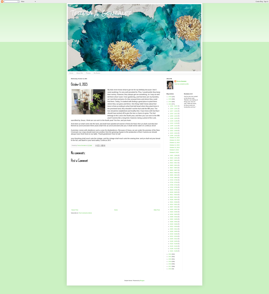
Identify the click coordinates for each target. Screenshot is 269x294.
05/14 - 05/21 (174, 204)
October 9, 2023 (174, 150)
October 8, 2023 (174, 152)
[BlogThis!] (98, 145)
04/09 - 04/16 (174, 217)
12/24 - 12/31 (174, 108)
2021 (170, 256)
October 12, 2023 (175, 142)
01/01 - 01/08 (174, 251)
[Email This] (96, 145)
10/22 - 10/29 (174, 130)
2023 (170, 104)
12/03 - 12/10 (174, 116)
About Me (79, 73)
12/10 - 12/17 (174, 113)
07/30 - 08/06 (174, 177)
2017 (170, 266)
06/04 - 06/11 (174, 197)
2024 (170, 101)
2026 (170, 96)
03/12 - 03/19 (174, 226)
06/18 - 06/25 (174, 192)
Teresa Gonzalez (181, 81)
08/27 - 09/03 (174, 167)
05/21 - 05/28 (174, 202)
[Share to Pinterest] (104, 145)
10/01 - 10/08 (174, 155)
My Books (97, 73)
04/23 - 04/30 (174, 212)
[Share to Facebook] (102, 145)
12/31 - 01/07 (174, 106)
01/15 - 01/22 (174, 246)
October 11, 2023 (174, 145)
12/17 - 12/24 (174, 111)
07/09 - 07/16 (174, 185)
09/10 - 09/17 (174, 163)
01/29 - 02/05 (174, 241)
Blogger (142, 280)
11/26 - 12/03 (174, 118)
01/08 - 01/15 (174, 248)
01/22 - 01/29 (174, 243)
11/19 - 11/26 (174, 121)
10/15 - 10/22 (174, 133)
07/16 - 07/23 (174, 182)
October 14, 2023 (175, 137)
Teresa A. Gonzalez (101, 13)
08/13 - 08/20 (174, 172)
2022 (170, 254)
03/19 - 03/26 (174, 224)
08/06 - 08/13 (174, 175)
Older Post (157, 210)
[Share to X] (100, 145)
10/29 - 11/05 (174, 128)
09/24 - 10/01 (174, 158)
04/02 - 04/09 (174, 219)
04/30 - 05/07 (174, 209)
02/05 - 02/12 (174, 239)
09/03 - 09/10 (174, 165)
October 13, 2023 (175, 140)
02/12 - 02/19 (174, 236)
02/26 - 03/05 (174, 231)
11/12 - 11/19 (174, 123)
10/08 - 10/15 (174, 135)
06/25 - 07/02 (174, 190)
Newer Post (74, 210)
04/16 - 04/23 (174, 214)
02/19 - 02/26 (174, 234)
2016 (170, 269)
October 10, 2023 (175, 147)
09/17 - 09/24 (174, 160)
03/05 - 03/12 (174, 229)
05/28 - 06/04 (174, 199)
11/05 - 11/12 (174, 125)
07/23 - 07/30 (174, 180)
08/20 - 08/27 (174, 170)
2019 (170, 261)
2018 (170, 264)
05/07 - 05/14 (174, 207)
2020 (170, 259)
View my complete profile (181, 84)
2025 (170, 99)
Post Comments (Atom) (85, 213)
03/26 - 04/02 (174, 221)
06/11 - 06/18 (174, 194)
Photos (88, 73)
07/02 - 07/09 (174, 187)
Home (71, 73)
